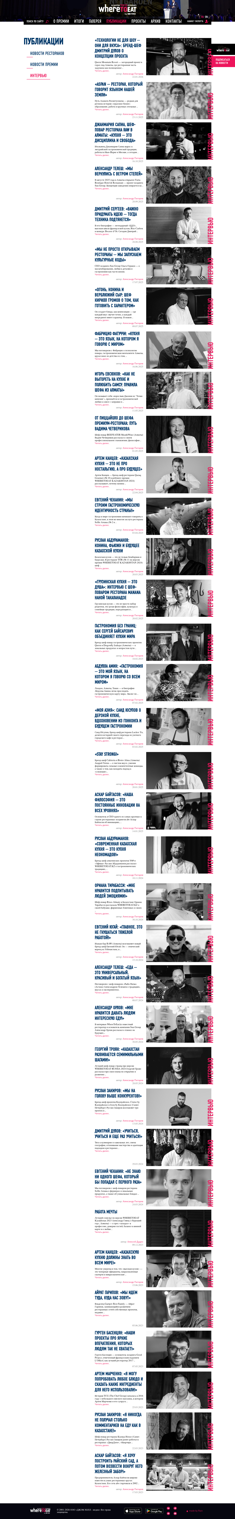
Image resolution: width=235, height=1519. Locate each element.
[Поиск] (47, 22)
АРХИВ (155, 22)
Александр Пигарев (133, 73)
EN (206, 17)
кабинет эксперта (195, 21)
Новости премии (44, 65)
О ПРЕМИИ (61, 22)
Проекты (138, 22)
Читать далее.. (102, 70)
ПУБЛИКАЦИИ (116, 22)
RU (202, 17)
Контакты (174, 22)
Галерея (95, 22)
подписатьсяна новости (223, 61)
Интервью (38, 76)
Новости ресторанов (47, 54)
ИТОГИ (79, 22)
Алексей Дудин (135, 1241)
